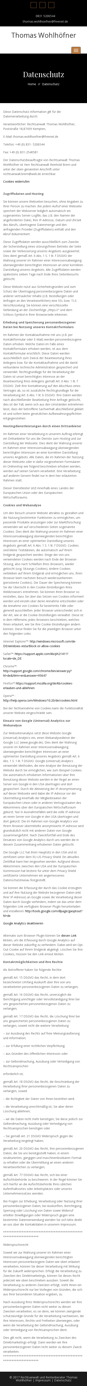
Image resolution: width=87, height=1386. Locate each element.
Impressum (43, 1380)
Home (32, 84)
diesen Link (68, 935)
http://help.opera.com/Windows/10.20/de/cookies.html (40, 700)
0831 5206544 (45, 16)
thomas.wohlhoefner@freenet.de (45, 21)
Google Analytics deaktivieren (23, 923)
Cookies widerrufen (16, 181)
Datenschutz (62, 1380)
